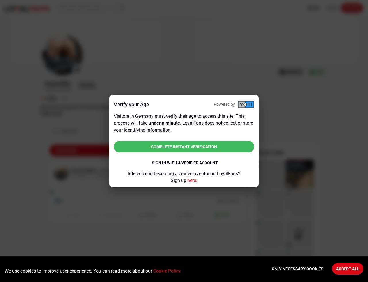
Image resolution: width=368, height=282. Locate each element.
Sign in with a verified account (185, 163)
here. (192, 180)
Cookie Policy (166, 271)
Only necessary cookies (297, 268)
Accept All (347, 268)
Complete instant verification (184, 146)
